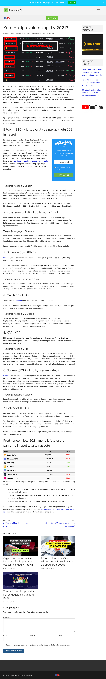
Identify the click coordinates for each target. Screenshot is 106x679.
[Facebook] (5, 18)
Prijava (53, 18)
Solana (6, 376)
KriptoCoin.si (9, 34)
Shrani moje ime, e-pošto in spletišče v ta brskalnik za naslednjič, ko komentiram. (38, 645)
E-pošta (32, 635)
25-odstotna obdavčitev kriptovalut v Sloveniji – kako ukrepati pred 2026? (57, 561)
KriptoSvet (37, 34)
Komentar (8, 617)
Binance (6, 258)
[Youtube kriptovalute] (8, 18)
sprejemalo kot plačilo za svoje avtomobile (31, 161)
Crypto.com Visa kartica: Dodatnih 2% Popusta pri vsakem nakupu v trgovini (18, 561)
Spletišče (58, 635)
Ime (5, 635)
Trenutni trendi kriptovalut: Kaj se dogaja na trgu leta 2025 (19, 594)
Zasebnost (6, 675)
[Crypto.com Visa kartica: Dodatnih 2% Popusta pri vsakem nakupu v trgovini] (20, 546)
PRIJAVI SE (72, 2)
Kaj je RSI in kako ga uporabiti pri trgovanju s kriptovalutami (91, 82)
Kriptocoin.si (15, 10)
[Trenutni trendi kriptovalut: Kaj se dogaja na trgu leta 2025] (20, 580)
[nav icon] (98, 10)
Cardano (18, 300)
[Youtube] (58, 675)
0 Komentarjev (49, 34)
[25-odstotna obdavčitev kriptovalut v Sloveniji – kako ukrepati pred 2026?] (58, 546)
